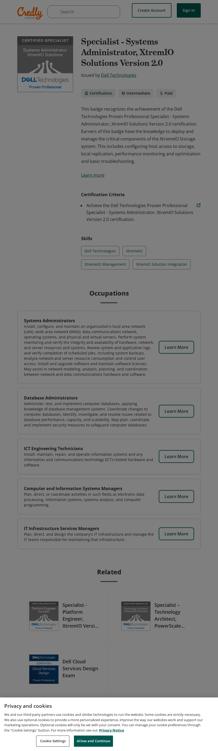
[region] (109, 724)
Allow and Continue (93, 740)
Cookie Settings (53, 740)
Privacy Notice (111, 730)
